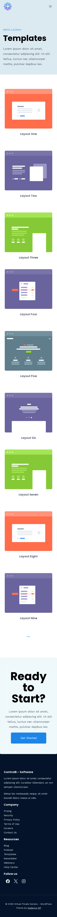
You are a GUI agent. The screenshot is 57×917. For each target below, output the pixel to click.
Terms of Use (11, 824)
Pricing (8, 811)
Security (8, 815)
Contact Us (10, 832)
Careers (8, 828)
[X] (16, 881)
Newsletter (10, 858)
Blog (6, 845)
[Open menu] (50, 6)
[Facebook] (8, 881)
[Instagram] (24, 881)
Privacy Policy (12, 819)
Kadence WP (34, 908)
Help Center (11, 867)
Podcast (8, 850)
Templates (10, 854)
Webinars (9, 862)
